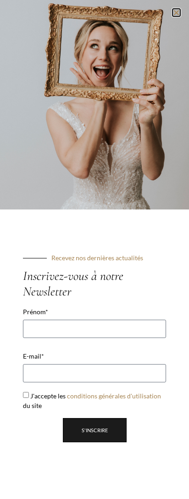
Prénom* (35, 312)
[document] (94, 249)
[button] (176, 12)
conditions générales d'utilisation (114, 396)
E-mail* (33, 356)
